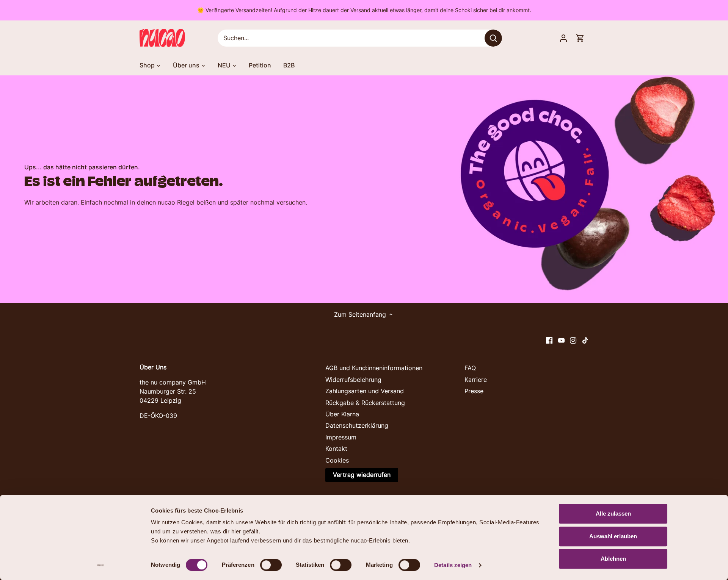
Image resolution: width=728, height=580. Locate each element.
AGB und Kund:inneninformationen (373, 368)
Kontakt (336, 448)
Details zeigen (453, 565)
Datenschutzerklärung (356, 425)
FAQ (470, 368)
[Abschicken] (493, 38)
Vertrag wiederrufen (362, 474)
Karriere (475, 379)
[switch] (271, 565)
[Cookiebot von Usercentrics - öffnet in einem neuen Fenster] (100, 565)
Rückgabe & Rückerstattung (365, 402)
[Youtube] (561, 339)
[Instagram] (573, 339)
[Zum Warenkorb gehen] (580, 38)
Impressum (340, 437)
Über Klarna (342, 414)
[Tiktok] (585, 339)
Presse (473, 391)
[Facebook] (549, 339)
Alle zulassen (613, 513)
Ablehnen (613, 558)
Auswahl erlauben (613, 536)
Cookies (337, 460)
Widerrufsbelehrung (353, 379)
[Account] (563, 38)
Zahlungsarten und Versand (364, 391)
